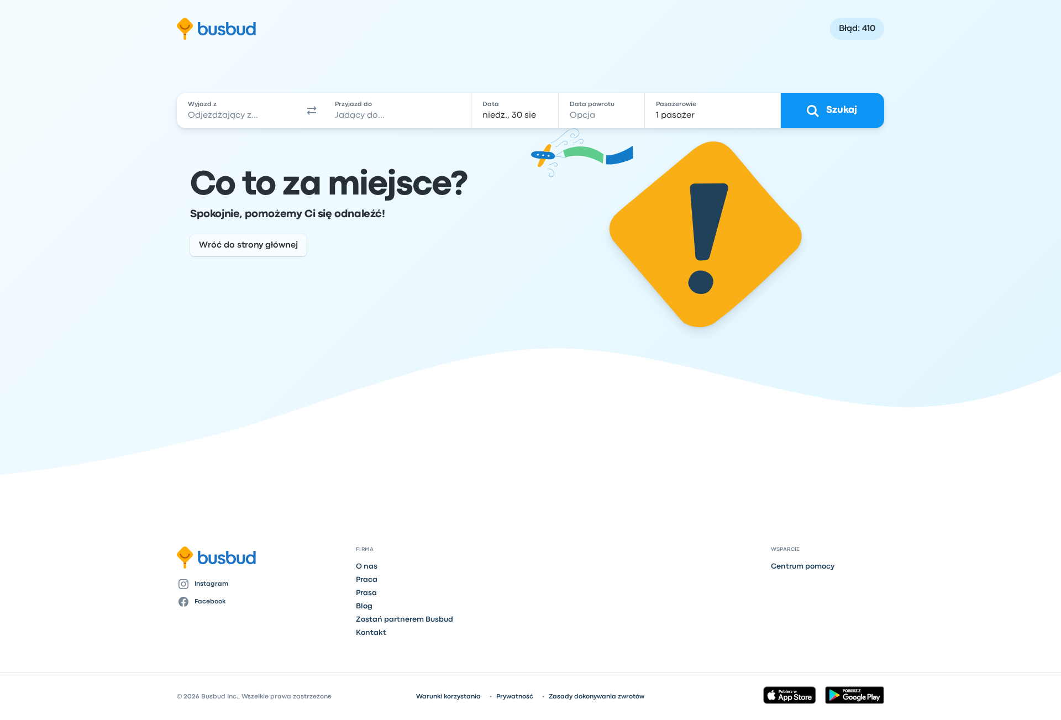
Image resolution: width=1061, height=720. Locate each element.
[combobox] (238, 110)
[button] (312, 110)
